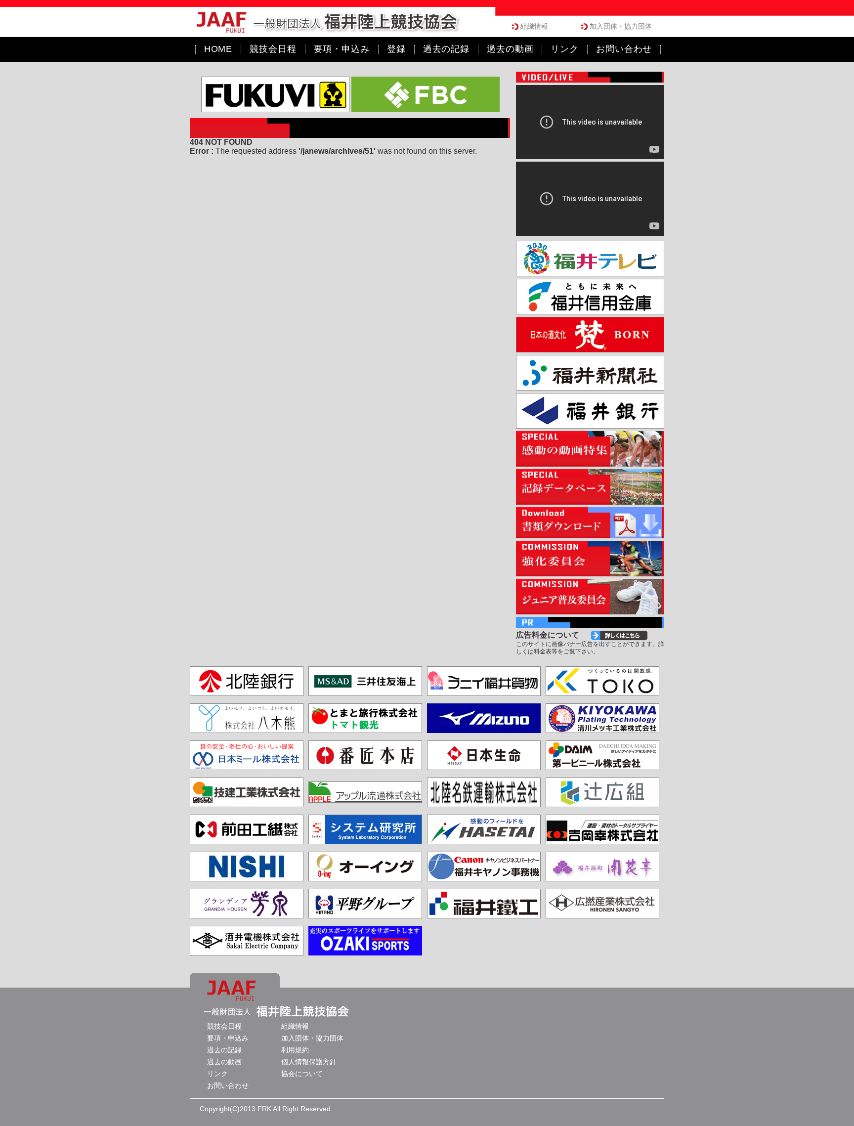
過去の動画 (224, 1062)
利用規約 (295, 1050)
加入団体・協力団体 (621, 26)
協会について (302, 1074)
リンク (217, 1074)
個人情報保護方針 (309, 1062)
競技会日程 (224, 1026)
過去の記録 (224, 1050)
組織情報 (534, 26)
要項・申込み (228, 1038)
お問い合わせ (228, 1085)
